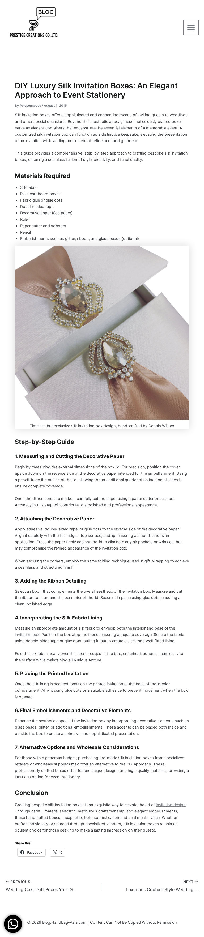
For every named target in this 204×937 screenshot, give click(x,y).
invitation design (171, 804)
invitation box (27, 634)
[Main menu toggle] (191, 27)
